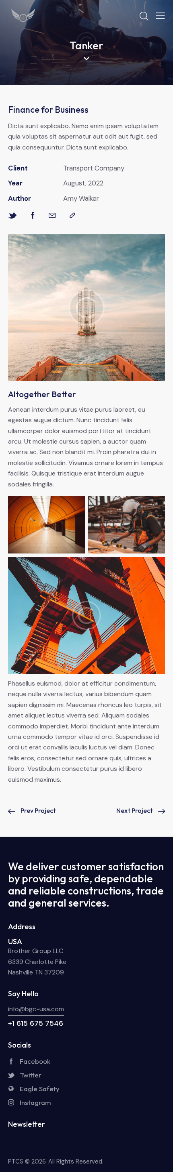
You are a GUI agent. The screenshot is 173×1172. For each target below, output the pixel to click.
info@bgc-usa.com (36, 1009)
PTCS (16, 1161)
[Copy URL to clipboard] (72, 215)
